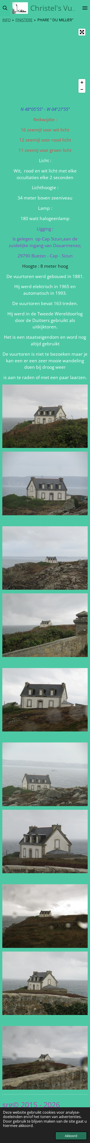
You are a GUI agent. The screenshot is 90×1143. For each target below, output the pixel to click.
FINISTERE (24, 19)
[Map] (45, 60)
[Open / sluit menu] (85, 8)
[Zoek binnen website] (5, 8)
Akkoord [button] (71, 1136)
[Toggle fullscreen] (81, 32)
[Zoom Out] (81, 89)
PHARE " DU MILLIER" (55, 19)
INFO (6, 19)
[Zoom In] (81, 82)
